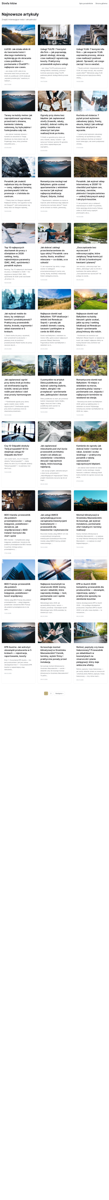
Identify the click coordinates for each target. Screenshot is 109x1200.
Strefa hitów (9, 3)
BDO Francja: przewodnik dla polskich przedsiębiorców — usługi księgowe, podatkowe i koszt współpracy (17, 590)
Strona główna (101, 3)
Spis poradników (86, 3)
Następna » (59, 693)
